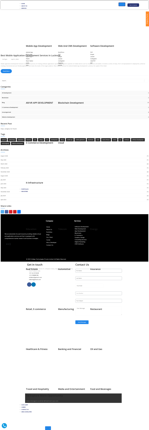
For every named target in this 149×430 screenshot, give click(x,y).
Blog (3, 102)
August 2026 (4, 156)
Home (23, 3)
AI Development (6, 93)
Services (23, 8)
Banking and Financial (69, 349)
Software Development (102, 45)
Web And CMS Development (72, 45)
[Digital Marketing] (88, 242)
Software (126, 139)
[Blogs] (60, 234)
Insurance (95, 269)
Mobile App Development (39, 45)
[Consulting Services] (88, 240)
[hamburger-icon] (122, 4)
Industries (24, 191)
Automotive (64, 269)
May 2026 (3, 160)
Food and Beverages (100, 388)
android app (12, 139)
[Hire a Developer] (60, 242)
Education (31, 229)
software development (138, 139)
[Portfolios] (60, 232)
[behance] (19, 211)
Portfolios (24, 189)
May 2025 (3, 188)
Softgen (4, 59)
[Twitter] (10, 244)
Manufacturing (66, 309)
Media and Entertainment (71, 388)
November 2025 (5, 172)
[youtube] (15, 211)
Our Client (24, 405)
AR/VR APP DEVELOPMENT (39, 102)
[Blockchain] (88, 233)
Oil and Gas (96, 349)
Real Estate (32, 269)
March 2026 (4, 164)
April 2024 (3, 199)
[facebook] (6, 211)
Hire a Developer (26, 412)
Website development (8, 117)
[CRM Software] (88, 244)
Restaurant (96, 309)
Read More (6, 71)
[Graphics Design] (88, 237)
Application (20, 139)
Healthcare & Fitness (37, 349)
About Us (24, 6)
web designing (5, 143)
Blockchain (5, 97)
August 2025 (4, 176)
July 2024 (3, 195)
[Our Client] (60, 237)
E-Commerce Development (10, 107)
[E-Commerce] (88, 235)
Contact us (25, 409)
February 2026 (5, 168)
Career (23, 407)
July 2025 (3, 180)
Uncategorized (6, 112)
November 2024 (5, 191)
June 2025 (3, 184)
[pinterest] (10, 211)
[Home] (60, 227)
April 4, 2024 (15, 59)
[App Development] (88, 231)
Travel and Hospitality (37, 388)
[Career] (60, 240)
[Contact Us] (60, 245)
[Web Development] (88, 229)
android (4, 139)
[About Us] (60, 229)
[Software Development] (88, 227)
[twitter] (2, 211)
